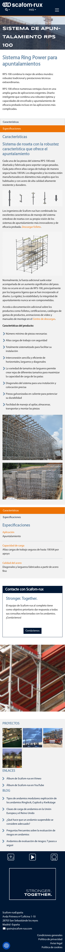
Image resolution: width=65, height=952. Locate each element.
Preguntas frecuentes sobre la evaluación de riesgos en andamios (30, 832)
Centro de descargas (44, 319)
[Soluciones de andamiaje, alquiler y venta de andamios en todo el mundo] (54, 859)
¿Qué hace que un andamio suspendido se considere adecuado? (29, 822)
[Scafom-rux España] (22, 4)
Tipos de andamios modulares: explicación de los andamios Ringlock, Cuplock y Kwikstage (31, 800)
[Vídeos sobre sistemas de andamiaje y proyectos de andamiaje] (32, 859)
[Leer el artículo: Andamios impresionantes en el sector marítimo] (12, 737)
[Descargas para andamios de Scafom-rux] (11, 859)
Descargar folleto (31, 227)
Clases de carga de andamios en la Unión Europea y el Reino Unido (28, 811)
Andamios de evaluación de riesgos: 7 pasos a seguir (31, 843)
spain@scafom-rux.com (19, 928)
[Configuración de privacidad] (6, 945)
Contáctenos (33, 630)
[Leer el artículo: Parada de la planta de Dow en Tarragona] (32, 737)
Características (11, 122)
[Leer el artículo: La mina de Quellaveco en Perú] (52, 737)
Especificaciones (12, 129)
